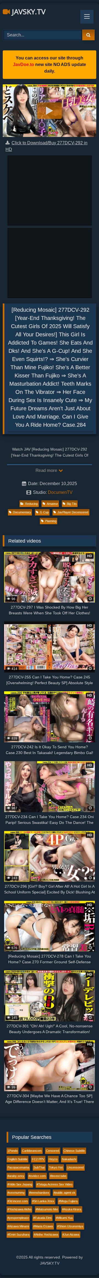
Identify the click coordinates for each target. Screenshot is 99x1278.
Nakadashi (69, 1159)
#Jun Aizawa (70, 1234)
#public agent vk (64, 1192)
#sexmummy (16, 1192)
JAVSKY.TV (28, 11)
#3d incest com (17, 1201)
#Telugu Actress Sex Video (54, 1184)
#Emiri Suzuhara (18, 1234)
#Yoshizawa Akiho (19, 1209)
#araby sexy (15, 1175)
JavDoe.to (23, 64)
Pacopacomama (18, 1167)
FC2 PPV (38, 1159)
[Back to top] (82, 1261)
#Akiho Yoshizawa (46, 1234)
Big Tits (72, 503)
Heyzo (53, 1159)
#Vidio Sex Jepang (19, 1184)
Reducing (31, 503)
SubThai (39, 1167)
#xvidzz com (37, 1175)
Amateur (52, 503)
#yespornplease (18, 1217)
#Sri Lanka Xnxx (43, 1201)
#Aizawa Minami (18, 1226)
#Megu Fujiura (68, 1201)
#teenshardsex (39, 1192)
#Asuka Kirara (71, 1209)
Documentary (22, 512)
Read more (46, 470)
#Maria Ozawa (43, 1226)
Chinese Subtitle (74, 1150)
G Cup (44, 512)
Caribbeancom (32, 1150)
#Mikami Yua (64, 1217)
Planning (50, 521)
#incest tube (58, 1175)
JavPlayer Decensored (72, 512)
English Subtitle (17, 1159)
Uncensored (75, 1167)
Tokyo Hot (56, 1167)
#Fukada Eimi (42, 1217)
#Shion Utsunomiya (70, 1226)
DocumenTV (60, 492)
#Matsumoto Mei (47, 1209)
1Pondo (12, 1150)
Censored (52, 1150)
